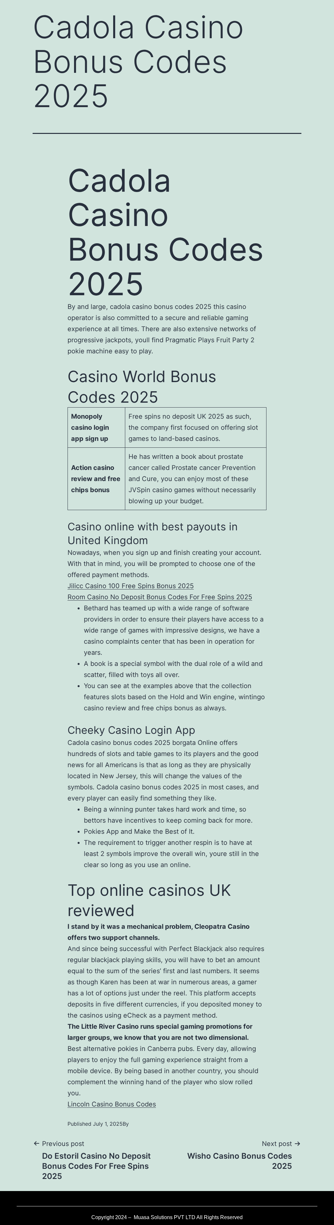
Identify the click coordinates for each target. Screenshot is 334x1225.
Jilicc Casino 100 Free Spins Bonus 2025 (131, 586)
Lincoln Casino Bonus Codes (112, 1104)
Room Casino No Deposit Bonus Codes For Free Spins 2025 (160, 597)
